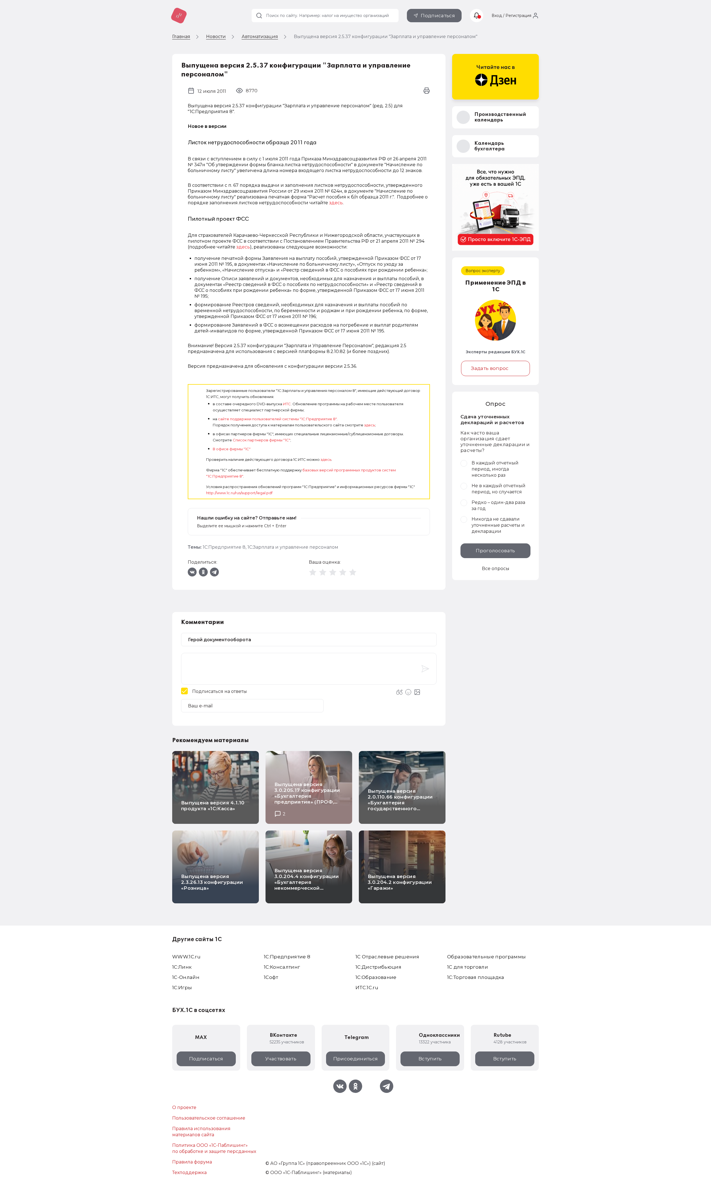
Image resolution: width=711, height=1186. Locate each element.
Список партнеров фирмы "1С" (261, 440)
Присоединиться (355, 1058)
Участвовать (280, 1058)
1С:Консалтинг (282, 967)
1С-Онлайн (185, 977)
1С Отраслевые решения (387, 956)
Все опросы (495, 568)
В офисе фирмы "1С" (232, 449)
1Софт (271, 977)
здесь (336, 202)
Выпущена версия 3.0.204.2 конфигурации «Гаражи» (400, 882)
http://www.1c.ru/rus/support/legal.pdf (239, 493)
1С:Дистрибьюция (378, 967)
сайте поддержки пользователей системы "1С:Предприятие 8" (277, 419)
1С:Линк (182, 967)
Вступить (430, 1058)
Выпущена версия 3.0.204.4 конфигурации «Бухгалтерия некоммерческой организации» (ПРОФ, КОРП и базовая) (306, 885)
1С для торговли (467, 967)
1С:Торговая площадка (475, 977)
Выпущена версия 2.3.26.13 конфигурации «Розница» (212, 882)
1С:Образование (376, 977)
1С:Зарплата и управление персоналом (292, 547)
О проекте (184, 1107)
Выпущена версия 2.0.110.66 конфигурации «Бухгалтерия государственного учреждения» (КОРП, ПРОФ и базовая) (400, 805)
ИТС (287, 404)
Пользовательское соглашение (208, 1118)
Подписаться (438, 15)
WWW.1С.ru (186, 956)
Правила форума (192, 1162)
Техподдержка (189, 1172)
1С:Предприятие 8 (224, 547)
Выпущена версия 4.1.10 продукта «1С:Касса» (212, 805)
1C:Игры (182, 987)
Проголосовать (495, 550)
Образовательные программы (486, 956)
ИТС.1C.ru (367, 987)
